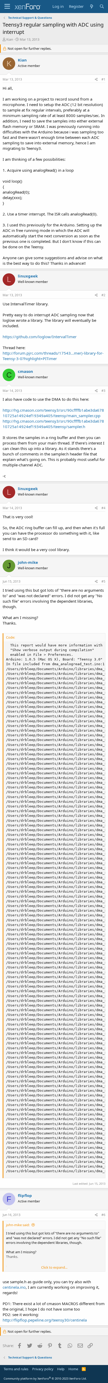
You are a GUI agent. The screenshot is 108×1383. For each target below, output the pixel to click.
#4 (103, 508)
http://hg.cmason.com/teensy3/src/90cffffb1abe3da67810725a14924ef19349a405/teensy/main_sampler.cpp (53, 413)
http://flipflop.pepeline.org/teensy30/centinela (45, 1320)
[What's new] (91, 6)
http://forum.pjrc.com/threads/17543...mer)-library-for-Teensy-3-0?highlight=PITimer (53, 355)
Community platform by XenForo (45, 1378)
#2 (103, 295)
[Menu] (7, 6)
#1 (103, 79)
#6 (103, 1215)
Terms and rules (16, 1369)
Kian (9, 39)
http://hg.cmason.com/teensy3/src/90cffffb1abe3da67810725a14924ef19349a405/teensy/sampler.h (53, 423)
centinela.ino (14, 1287)
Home (73, 1369)
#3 (103, 390)
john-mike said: (18, 1225)
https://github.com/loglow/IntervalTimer (40, 336)
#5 (103, 581)
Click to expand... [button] (54, 1267)
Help (60, 1369)
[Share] (96, 80)
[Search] (102, 6)
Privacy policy (42, 1369)
